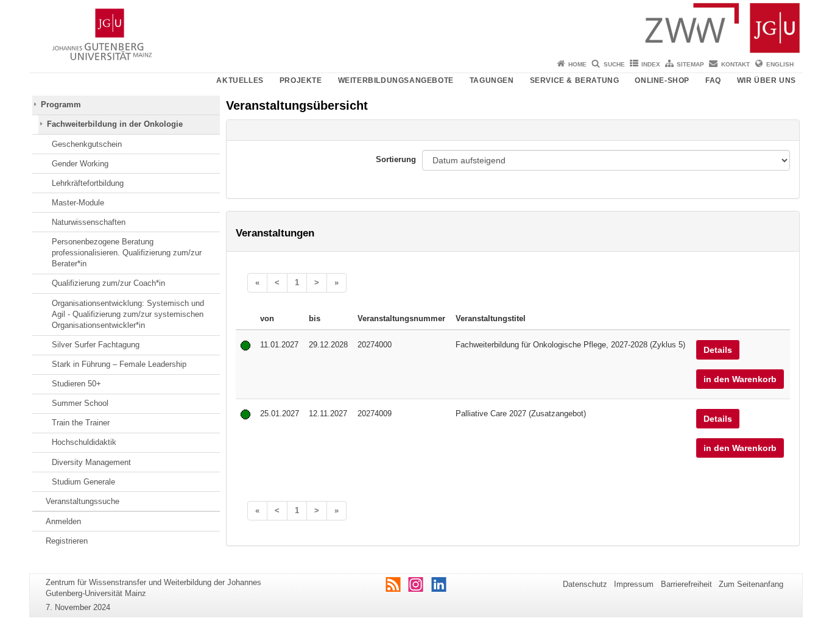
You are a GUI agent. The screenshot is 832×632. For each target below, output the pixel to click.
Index (650, 64)
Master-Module (78, 202)
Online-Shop (662, 80)
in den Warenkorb (740, 379)
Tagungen (492, 80)
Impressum (634, 584)
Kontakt (735, 64)
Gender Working (80, 163)
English (780, 64)
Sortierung (396, 159)
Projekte (301, 80)
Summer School (80, 403)
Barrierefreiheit (686, 584)
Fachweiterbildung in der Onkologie (115, 124)
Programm (61, 104)
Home (577, 64)
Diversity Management (91, 462)
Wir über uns (766, 80)
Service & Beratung (574, 80)
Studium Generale (83, 481)
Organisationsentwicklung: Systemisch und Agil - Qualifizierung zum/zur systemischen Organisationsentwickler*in (128, 314)
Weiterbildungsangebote (396, 80)
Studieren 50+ (76, 383)
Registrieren (67, 540)
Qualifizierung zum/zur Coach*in (108, 283)
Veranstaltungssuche (82, 501)
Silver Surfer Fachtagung (95, 344)
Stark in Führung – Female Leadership (119, 364)
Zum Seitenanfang (751, 584)
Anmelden (63, 521)
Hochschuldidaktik (84, 442)
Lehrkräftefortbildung (88, 183)
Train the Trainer (81, 422)
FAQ (713, 80)
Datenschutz (585, 584)
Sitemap (690, 64)
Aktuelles (239, 80)
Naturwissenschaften (88, 222)
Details (717, 350)
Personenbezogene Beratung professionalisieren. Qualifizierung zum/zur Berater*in (127, 253)
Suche (614, 64)
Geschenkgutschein (87, 144)
